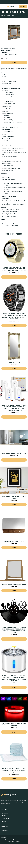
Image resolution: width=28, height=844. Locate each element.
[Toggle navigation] (2, 6)
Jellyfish (5, 816)
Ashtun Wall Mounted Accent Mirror (14, 541)
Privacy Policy (11, 841)
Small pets (9, 48)
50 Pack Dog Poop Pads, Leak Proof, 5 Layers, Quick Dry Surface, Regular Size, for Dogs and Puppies (14, 770)
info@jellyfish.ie (4, 1)
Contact (10, 840)
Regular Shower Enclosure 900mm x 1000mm (14, 453)
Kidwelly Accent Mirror (14, 362)
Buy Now (14, 62)
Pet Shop (22, 6)
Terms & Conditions (18, 840)
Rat (14, 48)
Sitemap (18, 841)
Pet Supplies (6, 818)
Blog (4, 821)
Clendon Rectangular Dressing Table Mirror (14, 584)
